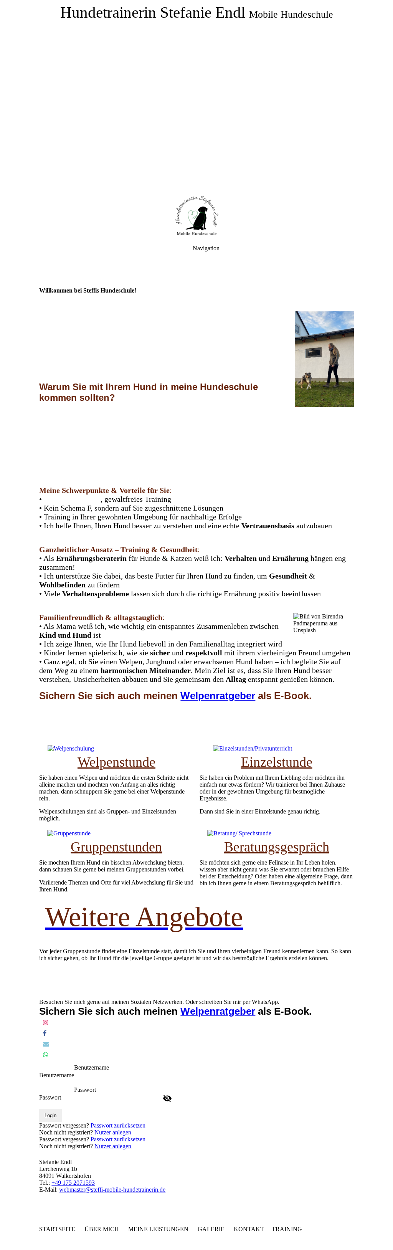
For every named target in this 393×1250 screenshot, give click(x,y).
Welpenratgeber (217, 695)
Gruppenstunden (116, 847)
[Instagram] (45, 1022)
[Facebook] (44, 1033)
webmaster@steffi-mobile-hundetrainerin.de (112, 1189)
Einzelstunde (276, 762)
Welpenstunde (116, 762)
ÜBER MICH (103, 1229)
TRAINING (287, 1229)
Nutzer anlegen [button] (112, 1132)
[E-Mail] (46, 1044)
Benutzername (56, 1075)
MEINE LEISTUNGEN (160, 1229)
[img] (196, 96)
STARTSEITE (57, 1229)
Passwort (50, 1097)
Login (50, 1115)
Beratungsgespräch (276, 847)
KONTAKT (249, 1229)
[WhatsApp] (45, 1055)
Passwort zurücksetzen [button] (118, 1125)
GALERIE (211, 1229)
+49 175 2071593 (73, 1182)
